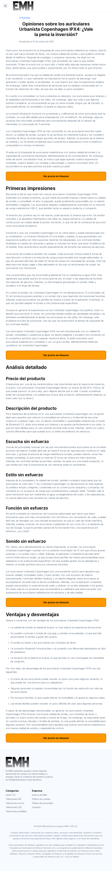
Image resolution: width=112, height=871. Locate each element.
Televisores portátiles (16, 811)
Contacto (36, 807)
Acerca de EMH (39, 795)
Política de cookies (41, 799)
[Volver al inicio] (48, 5)
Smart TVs (10, 795)
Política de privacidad (42, 803)
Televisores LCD (14, 807)
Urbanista (24, 17)
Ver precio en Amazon (56, 176)
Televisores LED (13, 799)
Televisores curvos (15, 803)
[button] (5, 5)
